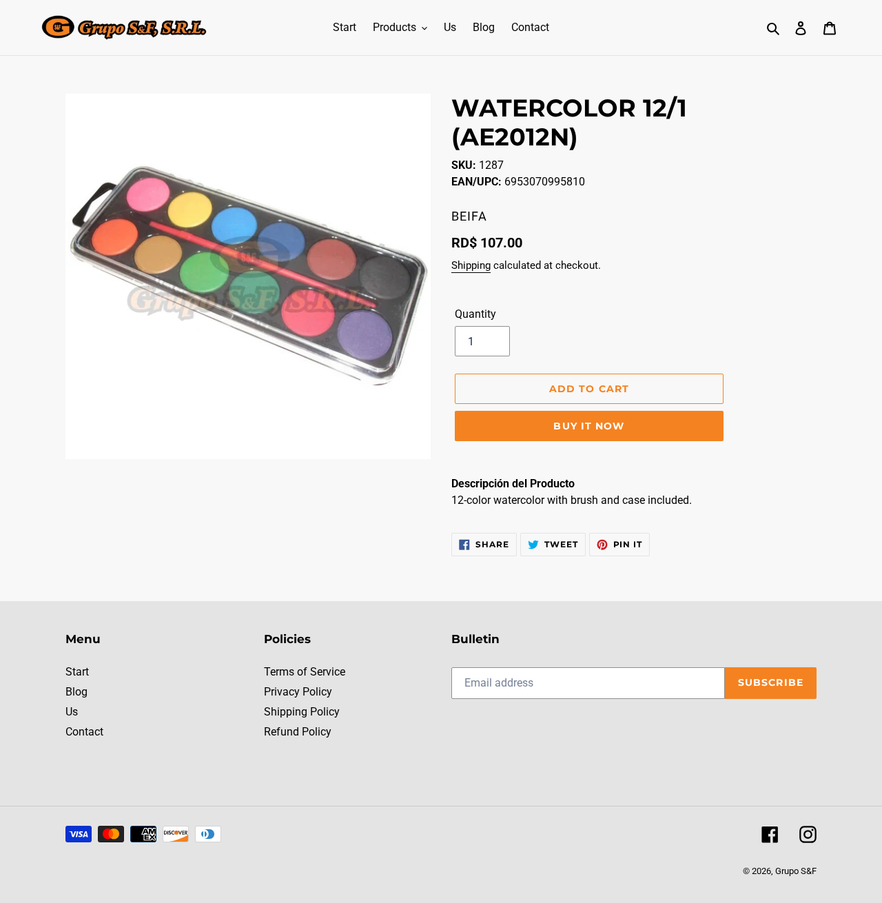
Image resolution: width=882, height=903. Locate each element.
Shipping (471, 265)
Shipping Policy (302, 711)
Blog (76, 691)
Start (77, 671)
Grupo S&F (796, 871)
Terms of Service (304, 671)
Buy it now (588, 426)
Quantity (475, 314)
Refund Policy (297, 731)
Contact (84, 731)
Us (71, 711)
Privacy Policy (298, 691)
